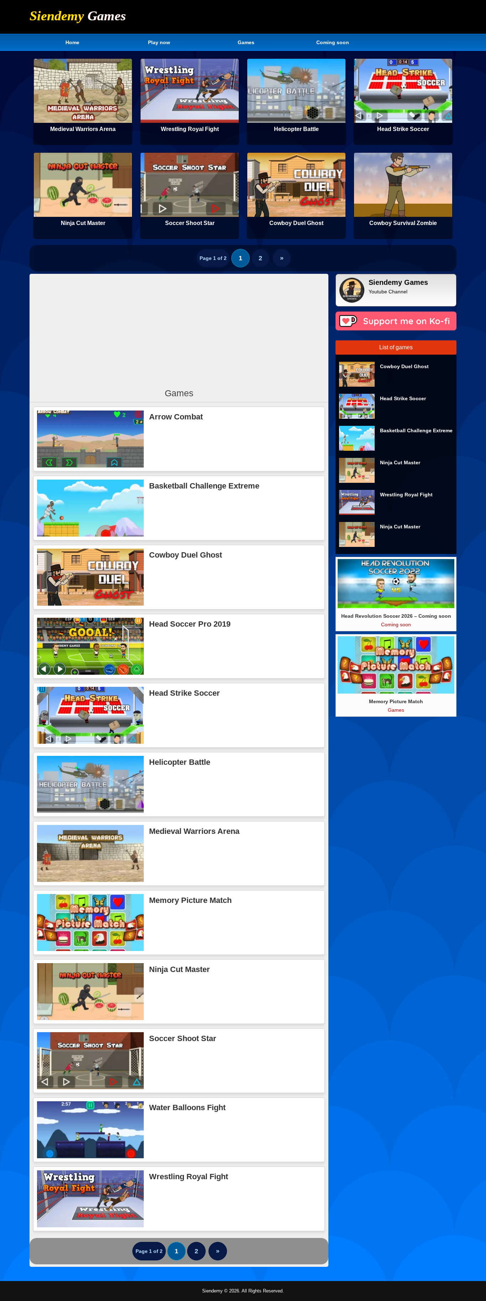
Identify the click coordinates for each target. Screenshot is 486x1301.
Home (72, 42)
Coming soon (332, 42)
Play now (159, 42)
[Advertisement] (179, 329)
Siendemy (78, 15)
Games (246, 42)
